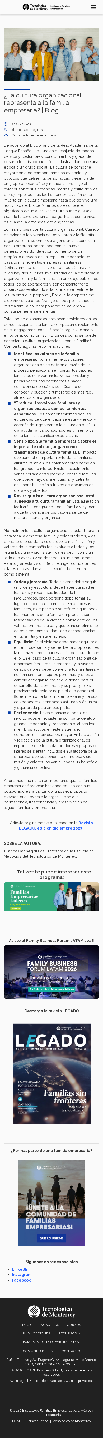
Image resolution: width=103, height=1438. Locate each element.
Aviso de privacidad (79, 1381)
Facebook (21, 1280)
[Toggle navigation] (93, 7)
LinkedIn (20, 1269)
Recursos (68, 1333)
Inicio (27, 1325)
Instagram (22, 1274)
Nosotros (50, 1325)
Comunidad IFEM (38, 1351)
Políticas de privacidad (45, 1381)
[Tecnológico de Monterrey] (46, 7)
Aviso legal (18, 1381)
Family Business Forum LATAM (51, 1342)
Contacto (71, 1351)
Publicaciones (36, 1333)
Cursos (74, 1325)
